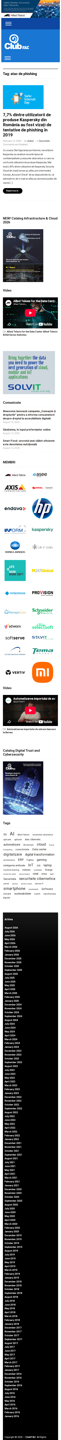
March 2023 (11, 1085)
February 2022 (12, 1135)
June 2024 (10, 1027)
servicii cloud (26, 884)
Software (47, 889)
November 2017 (13, 1331)
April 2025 (10, 989)
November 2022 (13, 1100)
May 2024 (10, 1031)
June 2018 (10, 1304)
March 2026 (11, 947)
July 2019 (10, 1254)
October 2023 (12, 1058)
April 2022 (10, 1127)
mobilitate (38, 870)
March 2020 (11, 1224)
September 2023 (13, 1062)
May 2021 (10, 1170)
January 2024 (12, 1047)
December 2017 (13, 1327)
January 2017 (12, 1370)
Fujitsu (30, 860)
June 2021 (10, 1166)
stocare (7, 893)
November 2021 (13, 1147)
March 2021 (11, 1177)
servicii (15, 884)
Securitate (44, 141)
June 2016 (10, 1397)
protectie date (9, 874)
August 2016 (11, 1389)
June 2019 (10, 1258)
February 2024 (12, 1043)
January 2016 (12, 1416)
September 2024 (13, 1016)
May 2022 (10, 1124)
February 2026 (12, 950)
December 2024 (13, 1004)
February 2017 (12, 1366)
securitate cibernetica (37, 878)
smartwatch (33, 889)
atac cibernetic (33, 839)
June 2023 (10, 1074)
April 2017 (10, 1358)
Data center (39, 849)
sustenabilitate (22, 893)
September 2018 (13, 1293)
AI (12, 834)
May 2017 (10, 1354)
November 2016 (13, 1377)
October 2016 (12, 1381)
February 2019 (12, 1274)
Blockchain (28, 845)
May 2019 (10, 1262)
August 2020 (11, 1204)
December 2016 (13, 1374)
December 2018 (13, 1281)
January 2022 (12, 1139)
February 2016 (12, 1412)
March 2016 (11, 1408)
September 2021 (13, 1154)
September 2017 (13, 1339)
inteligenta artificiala (14, 865)
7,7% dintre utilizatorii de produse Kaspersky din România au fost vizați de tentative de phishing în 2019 (27, 124)
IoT (30, 865)
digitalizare (12, 854)
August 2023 (11, 1066)
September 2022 (13, 1108)
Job (38, 865)
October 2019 (12, 1243)
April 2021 (10, 1174)
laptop (48, 865)
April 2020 (10, 1220)
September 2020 (13, 1201)
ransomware (24, 874)
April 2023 (10, 1081)
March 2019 (11, 1270)
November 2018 (13, 1285)
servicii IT (39, 883)
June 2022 (10, 1120)
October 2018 (12, 1289)
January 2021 (12, 1185)
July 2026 (10, 931)
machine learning (11, 870)
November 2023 (13, 1054)
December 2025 (13, 958)
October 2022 (12, 1104)
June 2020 (10, 1212)
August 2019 (11, 1250)
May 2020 (10, 1216)
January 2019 (12, 1277)
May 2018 (10, 1308)
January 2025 (12, 1001)
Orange (49, 869)
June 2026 (10, 935)
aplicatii (18, 839)
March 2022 (11, 1131)
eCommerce (9, 860)
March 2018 (11, 1316)
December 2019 (13, 1235)
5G (5, 834)
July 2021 (10, 1162)
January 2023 (12, 1093)
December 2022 (13, 1097)
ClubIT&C (30, 1437)
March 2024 (11, 1039)
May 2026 (10, 939)
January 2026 (12, 954)
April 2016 (10, 1404)
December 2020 (13, 1189)
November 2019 (13, 1239)
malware (26, 870)
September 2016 (13, 1385)
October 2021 (12, 1151)
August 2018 (11, 1297)
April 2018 (10, 1312)
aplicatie (7, 839)
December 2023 (13, 1051)
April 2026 (10, 943)
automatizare (11, 844)
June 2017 (10, 1350)
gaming (42, 860)
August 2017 (11, 1343)
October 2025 (12, 966)
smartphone (14, 888)
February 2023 (12, 1089)
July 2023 (10, 1070)
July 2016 (10, 1393)
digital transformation (39, 854)
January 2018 (12, 1324)
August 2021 (11, 1158)
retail (35, 873)
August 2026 (11, 927)
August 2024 (11, 1020)
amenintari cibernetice (43, 835)
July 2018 (10, 1301)
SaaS (52, 874)
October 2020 (12, 1197)
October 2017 (12, 1335)
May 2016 (10, 1401)
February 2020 (12, 1228)
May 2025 (10, 985)
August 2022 (11, 1112)
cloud (41, 844)
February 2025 (12, 997)
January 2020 (12, 1231)
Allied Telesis (23, 835)
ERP (21, 860)
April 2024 (10, 1035)
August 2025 (11, 974)
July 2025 (10, 977)
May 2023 (10, 1078)
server (6, 883)
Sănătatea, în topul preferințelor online (27, 429)
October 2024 (12, 1012)
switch (37, 894)
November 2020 (13, 1193)
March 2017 (11, 1362)
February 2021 (12, 1181)
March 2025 (11, 993)
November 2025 (13, 962)
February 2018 (12, 1320)
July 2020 (10, 1208)
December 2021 (13, 1143)
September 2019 (13, 1247)
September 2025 (13, 970)
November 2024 (13, 1008)
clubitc (30, 141)
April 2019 (10, 1266)
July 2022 (10, 1116)
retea (44, 874)
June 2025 (10, 981)
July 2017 (10, 1347)
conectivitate (22, 849)
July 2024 (10, 1024)
